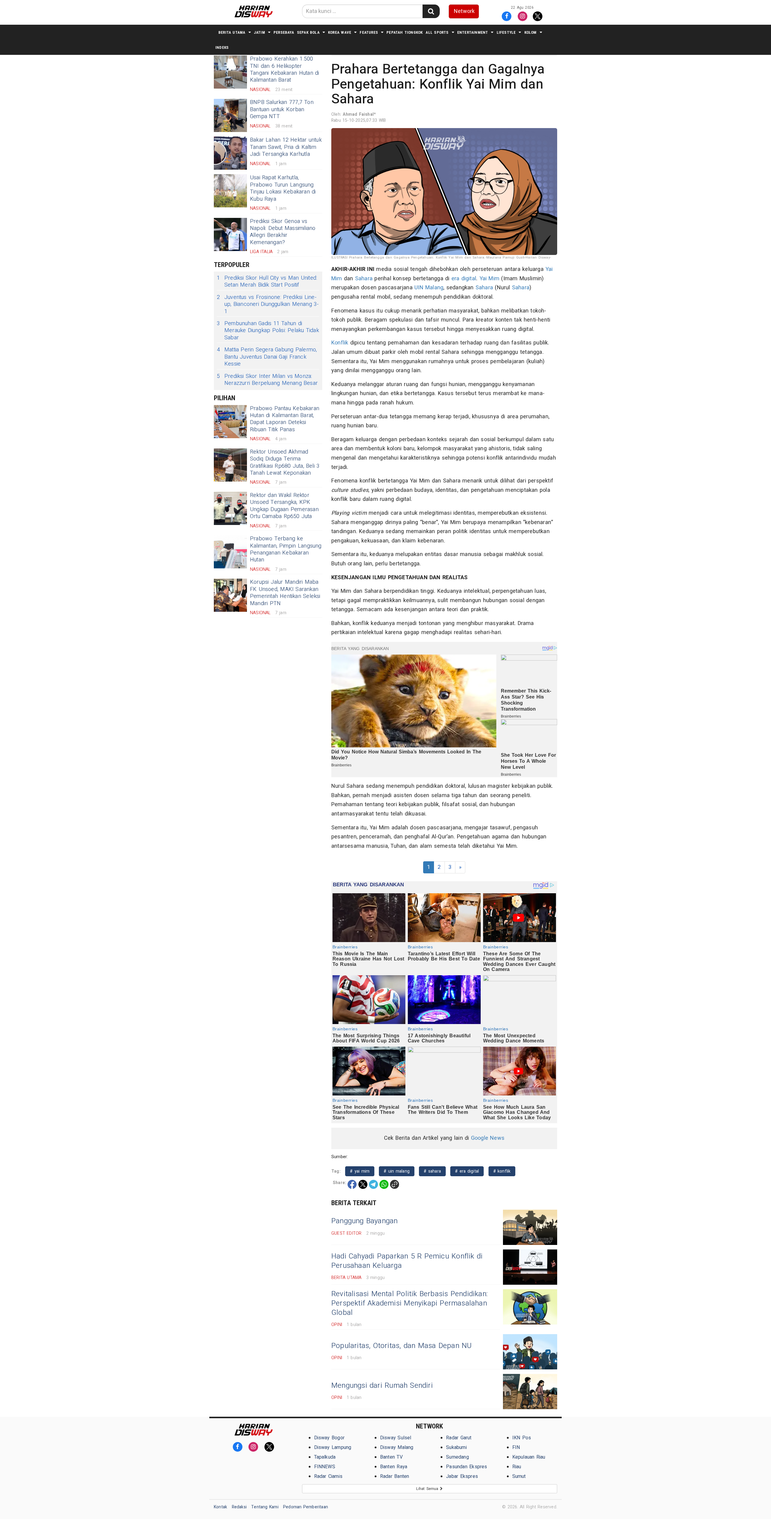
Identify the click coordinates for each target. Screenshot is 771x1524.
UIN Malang (428, 288)
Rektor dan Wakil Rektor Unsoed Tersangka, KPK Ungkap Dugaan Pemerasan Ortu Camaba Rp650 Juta (284, 505)
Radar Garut (458, 1437)
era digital (463, 279)
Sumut (519, 1476)
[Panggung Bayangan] (530, 1227)
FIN (516, 1447)
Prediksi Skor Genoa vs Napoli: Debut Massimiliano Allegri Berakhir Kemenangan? (282, 232)
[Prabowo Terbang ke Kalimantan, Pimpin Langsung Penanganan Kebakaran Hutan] (230, 551)
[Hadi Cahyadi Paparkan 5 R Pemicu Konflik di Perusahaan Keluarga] (530, 1267)
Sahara (364, 279)
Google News (487, 1138)
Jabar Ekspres (462, 1476)
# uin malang (397, 1171)
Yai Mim (489, 279)
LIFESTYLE (506, 32)
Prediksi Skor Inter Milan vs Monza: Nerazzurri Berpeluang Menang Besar (267, 380)
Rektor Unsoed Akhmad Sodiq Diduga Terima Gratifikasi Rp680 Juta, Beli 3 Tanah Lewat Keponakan (285, 462)
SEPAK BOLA (308, 32)
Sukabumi (456, 1447)
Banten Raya (393, 1466)
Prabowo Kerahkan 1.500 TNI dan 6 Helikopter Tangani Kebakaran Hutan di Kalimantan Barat (284, 69)
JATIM (259, 32)
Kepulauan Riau (528, 1457)
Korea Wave (339, 32)
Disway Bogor (329, 1437)
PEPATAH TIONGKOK (404, 32)
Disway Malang (397, 1447)
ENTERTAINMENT (472, 32)
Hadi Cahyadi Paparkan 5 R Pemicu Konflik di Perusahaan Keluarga (406, 1261)
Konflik (339, 343)
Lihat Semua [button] (428, 1488)
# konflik (502, 1171)
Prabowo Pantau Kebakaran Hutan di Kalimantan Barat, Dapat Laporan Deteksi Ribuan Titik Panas (284, 419)
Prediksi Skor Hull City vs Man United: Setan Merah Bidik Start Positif (267, 282)
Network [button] (464, 11)
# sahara (432, 1171)
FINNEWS (324, 1466)
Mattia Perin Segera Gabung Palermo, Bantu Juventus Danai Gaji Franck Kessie (267, 356)
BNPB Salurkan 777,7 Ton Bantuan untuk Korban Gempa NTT (282, 109)
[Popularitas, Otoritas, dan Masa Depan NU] (530, 1351)
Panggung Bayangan (364, 1221)
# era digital (467, 1171)
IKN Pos (521, 1437)
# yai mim (360, 1171)
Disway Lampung (332, 1447)
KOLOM (530, 32)
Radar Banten (394, 1476)
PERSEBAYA (283, 32)
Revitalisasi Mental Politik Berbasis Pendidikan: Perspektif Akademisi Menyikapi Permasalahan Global (409, 1303)
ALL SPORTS (437, 32)
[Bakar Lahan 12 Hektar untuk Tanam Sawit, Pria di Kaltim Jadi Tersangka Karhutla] (230, 153)
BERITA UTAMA (231, 32)
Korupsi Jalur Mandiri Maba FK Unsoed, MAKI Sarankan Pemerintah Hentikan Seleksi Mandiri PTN (285, 592)
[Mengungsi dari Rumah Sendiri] (530, 1391)
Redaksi (239, 1507)
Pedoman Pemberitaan (305, 1507)
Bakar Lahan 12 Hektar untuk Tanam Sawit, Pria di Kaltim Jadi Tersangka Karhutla (286, 147)
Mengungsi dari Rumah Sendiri (382, 1385)
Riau (516, 1466)
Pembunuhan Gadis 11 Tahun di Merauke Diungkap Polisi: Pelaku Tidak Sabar (268, 330)
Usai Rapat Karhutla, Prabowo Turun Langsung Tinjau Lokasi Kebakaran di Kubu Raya (283, 188)
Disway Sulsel (395, 1437)
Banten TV (391, 1457)
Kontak (220, 1507)
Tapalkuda (325, 1457)
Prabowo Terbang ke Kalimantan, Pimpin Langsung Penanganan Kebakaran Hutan (286, 549)
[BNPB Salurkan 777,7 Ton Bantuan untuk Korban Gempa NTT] (230, 115)
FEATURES (369, 32)
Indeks (222, 47)
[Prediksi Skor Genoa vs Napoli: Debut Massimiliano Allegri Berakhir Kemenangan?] (230, 234)
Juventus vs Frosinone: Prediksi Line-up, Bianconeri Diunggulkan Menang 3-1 (268, 304)
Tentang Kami (265, 1507)
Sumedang (457, 1457)
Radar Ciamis (328, 1476)
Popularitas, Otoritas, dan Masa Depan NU (401, 1345)
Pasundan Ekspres (466, 1466)
